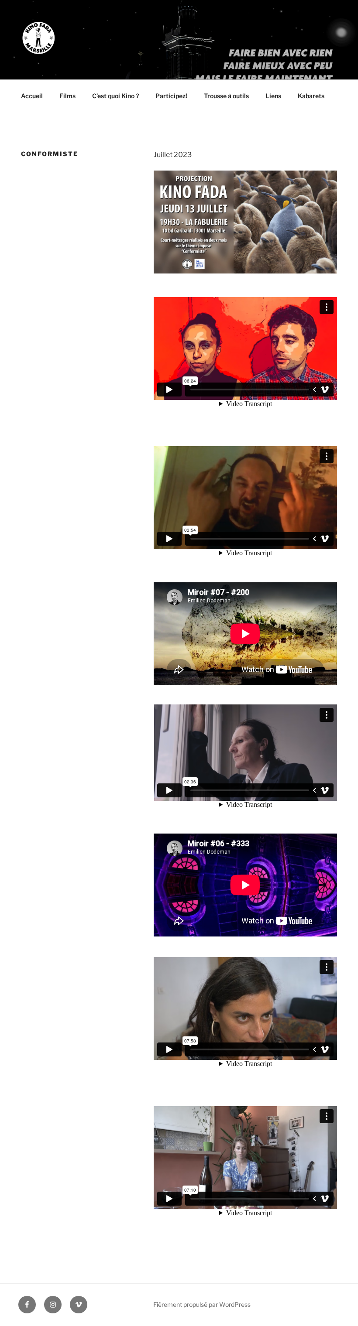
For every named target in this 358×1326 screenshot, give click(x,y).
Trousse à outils (226, 95)
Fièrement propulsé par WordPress (202, 1304)
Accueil (32, 95)
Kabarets (311, 95)
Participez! (171, 95)
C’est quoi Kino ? (115, 95)
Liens (273, 95)
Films (67, 95)
